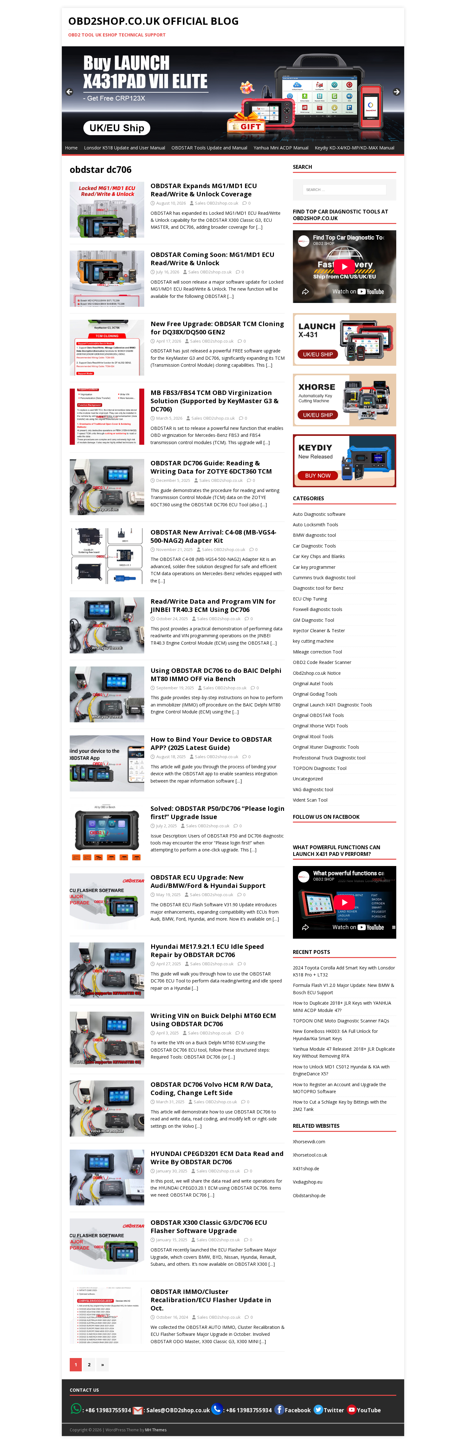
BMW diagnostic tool (314, 535)
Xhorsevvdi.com (309, 1142)
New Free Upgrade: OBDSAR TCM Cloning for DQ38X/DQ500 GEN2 (217, 327)
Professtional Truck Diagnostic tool (329, 758)
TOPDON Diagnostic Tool (319, 768)
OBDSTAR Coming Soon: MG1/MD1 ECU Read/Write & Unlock (213, 258)
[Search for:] (344, 189)
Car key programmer (314, 567)
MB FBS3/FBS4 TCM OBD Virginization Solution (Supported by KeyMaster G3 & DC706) (215, 400)
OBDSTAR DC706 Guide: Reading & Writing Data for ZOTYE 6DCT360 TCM (211, 467)
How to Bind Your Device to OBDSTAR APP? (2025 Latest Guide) (211, 743)
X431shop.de (306, 1168)
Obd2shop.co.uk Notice (317, 673)
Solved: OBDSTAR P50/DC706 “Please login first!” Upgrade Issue (218, 812)
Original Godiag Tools (315, 694)
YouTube (369, 1410)
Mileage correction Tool (317, 652)
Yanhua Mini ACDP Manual (281, 148)
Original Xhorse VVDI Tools (320, 726)
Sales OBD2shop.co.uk (216, 203)
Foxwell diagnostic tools (317, 609)
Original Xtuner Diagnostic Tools (326, 747)
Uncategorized (308, 779)
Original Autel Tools (313, 683)
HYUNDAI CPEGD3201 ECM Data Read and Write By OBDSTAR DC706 (217, 1157)
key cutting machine (313, 641)
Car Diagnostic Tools (314, 546)
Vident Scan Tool (310, 800)
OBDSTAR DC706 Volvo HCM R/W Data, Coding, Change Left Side (212, 1088)
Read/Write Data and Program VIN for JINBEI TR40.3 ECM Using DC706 (213, 605)
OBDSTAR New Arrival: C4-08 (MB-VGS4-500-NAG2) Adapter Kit (213, 536)
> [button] (396, 92)
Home (71, 148)
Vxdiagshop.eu (307, 1182)
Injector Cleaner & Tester (319, 630)
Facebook (298, 1410)
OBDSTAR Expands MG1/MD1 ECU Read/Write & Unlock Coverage (204, 189)
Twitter (334, 1410)
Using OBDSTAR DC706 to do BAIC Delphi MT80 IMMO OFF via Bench (216, 674)
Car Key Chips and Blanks (319, 556)
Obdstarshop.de (309, 1195)
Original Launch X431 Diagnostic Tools (332, 705)
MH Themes (155, 1430)
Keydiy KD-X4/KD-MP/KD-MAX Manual (354, 148)
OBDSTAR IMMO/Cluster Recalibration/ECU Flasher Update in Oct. (211, 1299)
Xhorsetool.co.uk (310, 1155)
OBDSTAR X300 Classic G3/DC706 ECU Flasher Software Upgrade (209, 1226)
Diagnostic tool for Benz (318, 588)
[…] (259, 227)
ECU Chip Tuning (310, 599)
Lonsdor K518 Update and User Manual (124, 148)
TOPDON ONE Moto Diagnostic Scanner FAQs (341, 1021)
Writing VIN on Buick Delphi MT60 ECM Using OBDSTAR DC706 (213, 1019)
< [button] (69, 92)
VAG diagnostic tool (313, 789)
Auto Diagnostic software (319, 514)
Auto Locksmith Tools (315, 525)
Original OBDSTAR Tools (318, 715)
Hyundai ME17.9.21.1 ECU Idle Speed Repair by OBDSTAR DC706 (207, 950)
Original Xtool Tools (313, 736)
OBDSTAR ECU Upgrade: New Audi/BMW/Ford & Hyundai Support (208, 881)
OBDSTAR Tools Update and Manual (209, 148)
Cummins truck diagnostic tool (324, 577)
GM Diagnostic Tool (313, 620)
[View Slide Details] (233, 93)
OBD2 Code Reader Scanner (322, 662)
